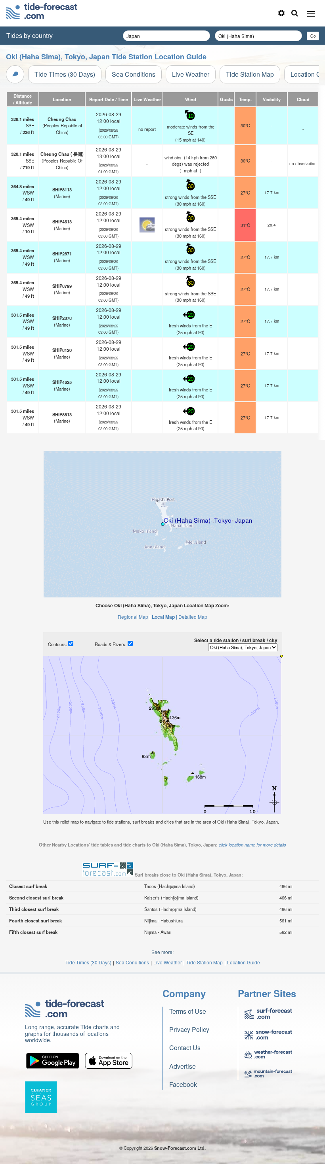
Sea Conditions (133, 74)
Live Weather (190, 74)
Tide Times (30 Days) (64, 74)
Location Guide (243, 962)
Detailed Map (192, 616)
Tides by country (29, 35)
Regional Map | (134, 616)
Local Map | (164, 616)
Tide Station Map (250, 74)
